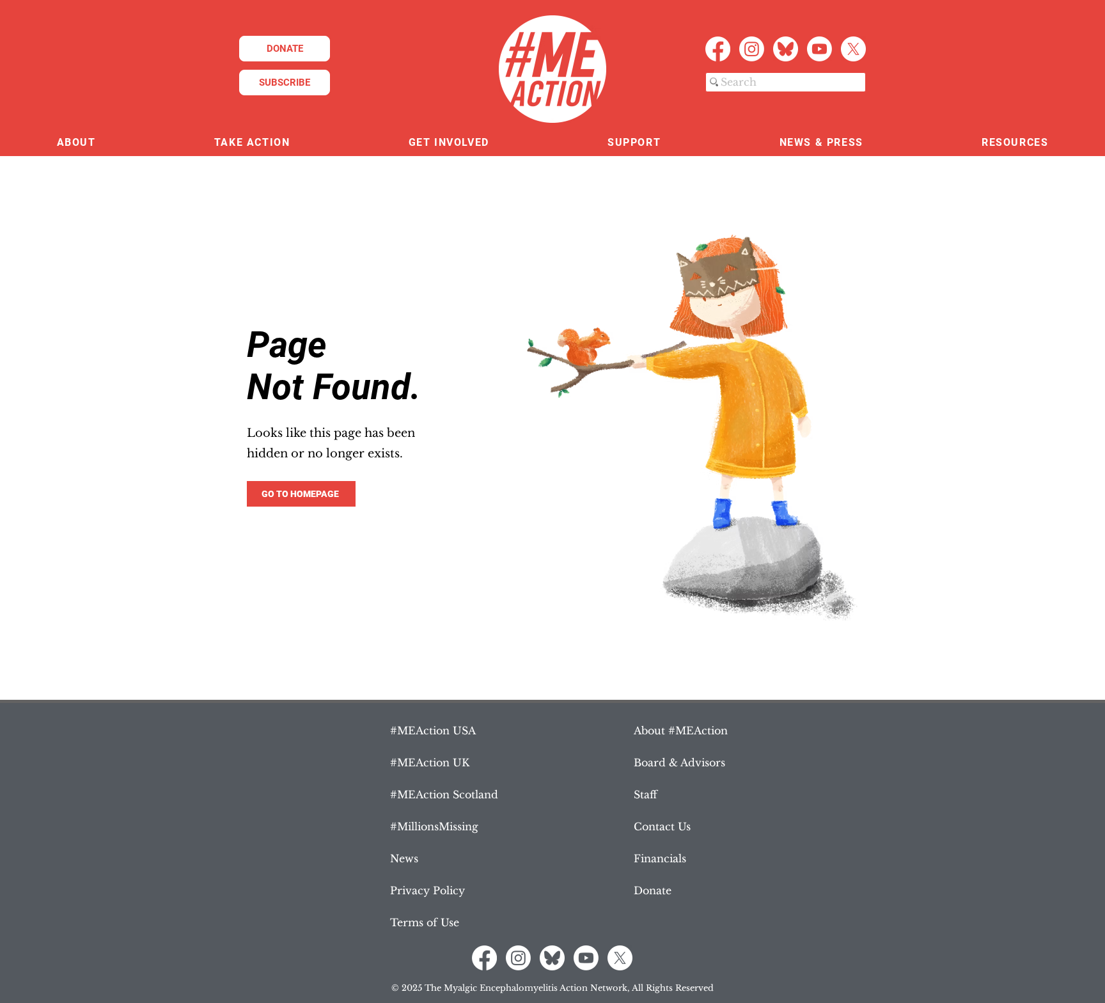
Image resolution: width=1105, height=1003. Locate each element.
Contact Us (662, 826)
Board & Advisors (679, 762)
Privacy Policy (427, 890)
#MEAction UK (429, 762)
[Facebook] (717, 48)
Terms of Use (424, 922)
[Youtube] (819, 48)
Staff (645, 794)
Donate (652, 890)
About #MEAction (681, 730)
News (404, 858)
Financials (660, 858)
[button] (76, 143)
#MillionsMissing (434, 826)
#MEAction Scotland (444, 794)
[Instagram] (751, 48)
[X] (853, 48)
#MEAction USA (433, 730)
